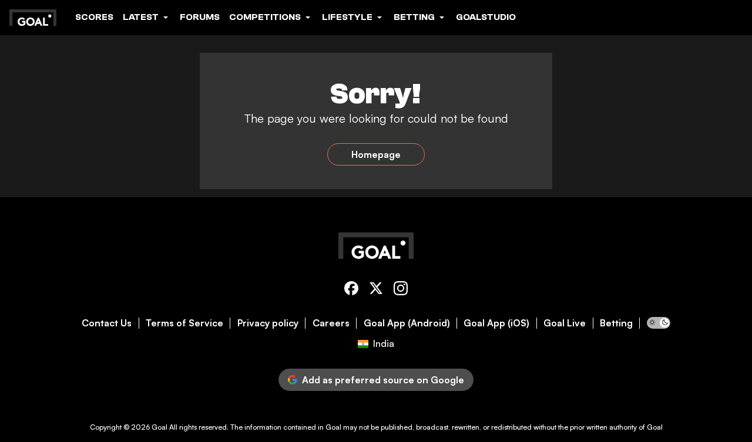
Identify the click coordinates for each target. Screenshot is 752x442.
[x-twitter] (376, 290)
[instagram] (400, 290)
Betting (616, 323)
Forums (200, 17)
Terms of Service (184, 323)
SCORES (94, 17)
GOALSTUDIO (486, 17)
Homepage (376, 154)
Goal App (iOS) (496, 323)
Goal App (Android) (407, 323)
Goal (159, 427)
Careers (331, 323)
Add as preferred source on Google (383, 380)
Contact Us (107, 323)
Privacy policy (267, 323)
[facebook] (351, 290)
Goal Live (564, 323)
